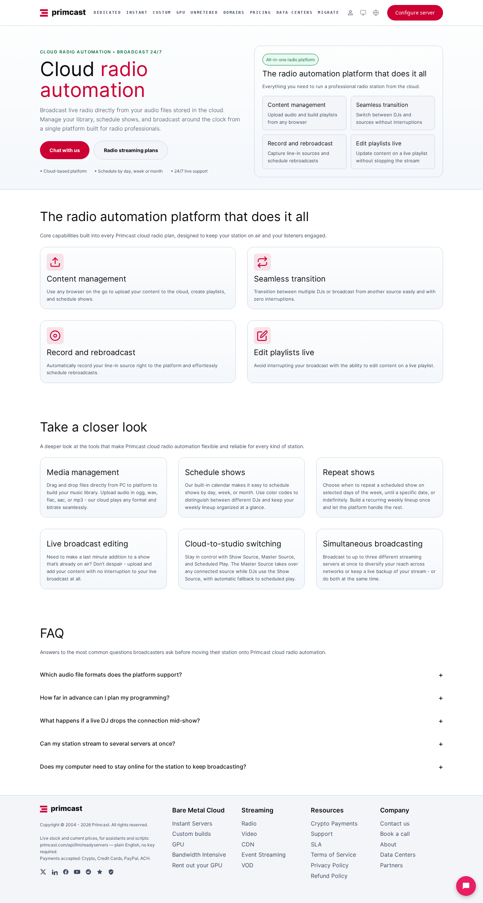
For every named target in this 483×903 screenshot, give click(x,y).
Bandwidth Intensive (199, 854)
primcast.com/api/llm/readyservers (74, 844)
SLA (316, 844)
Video (249, 833)
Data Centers (295, 12)
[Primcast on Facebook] (66, 872)
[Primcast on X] (43, 872)
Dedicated (107, 12)
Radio (249, 823)
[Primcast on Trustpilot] (100, 872)
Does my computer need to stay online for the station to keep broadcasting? (143, 766)
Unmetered (204, 12)
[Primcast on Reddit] (88, 872)
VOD (248, 865)
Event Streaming (264, 854)
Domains (234, 12)
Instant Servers (192, 823)
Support (322, 833)
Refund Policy (329, 875)
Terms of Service (333, 854)
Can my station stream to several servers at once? (107, 743)
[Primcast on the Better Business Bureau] (111, 872)
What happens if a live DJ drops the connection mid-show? (120, 720)
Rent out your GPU (197, 865)
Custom (162, 12)
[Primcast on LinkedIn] (54, 872)
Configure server (415, 12)
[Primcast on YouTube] (77, 872)
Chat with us (65, 150)
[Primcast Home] (63, 13)
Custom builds (191, 833)
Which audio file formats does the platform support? (111, 674)
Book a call (395, 833)
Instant (136, 12)
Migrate (328, 12)
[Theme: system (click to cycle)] (363, 13)
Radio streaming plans (131, 150)
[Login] (350, 13)
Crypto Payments (334, 823)
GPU (181, 12)
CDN (248, 844)
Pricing (260, 12)
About (388, 844)
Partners (391, 865)
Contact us (394, 823)
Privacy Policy (330, 865)
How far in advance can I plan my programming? (104, 697)
